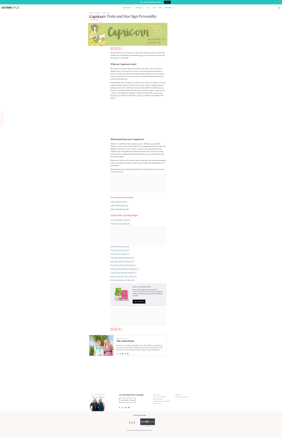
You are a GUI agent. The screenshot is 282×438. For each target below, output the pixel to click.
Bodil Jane (138, 430)
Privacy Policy (157, 403)
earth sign (153, 144)
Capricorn (141, 55)
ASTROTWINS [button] (168, 8)
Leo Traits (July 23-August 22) (120, 254)
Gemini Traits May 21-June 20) (120, 246)
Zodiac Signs (105, 13)
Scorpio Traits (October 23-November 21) (123, 265)
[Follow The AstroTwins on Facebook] (119, 407)
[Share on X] (112, 48)
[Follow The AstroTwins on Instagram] (122, 407)
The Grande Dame (143, 430)
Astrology (98, 13)
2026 (148, 8)
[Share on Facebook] (115, 48)
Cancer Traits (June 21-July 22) (120, 250)
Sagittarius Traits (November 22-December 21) (125, 269)
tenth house (140, 95)
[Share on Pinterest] (119, 48)
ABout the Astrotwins (159, 397)
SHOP (167, 2)
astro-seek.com (148, 425)
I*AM (154, 8)
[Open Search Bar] (279, 8)
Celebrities (178, 394)
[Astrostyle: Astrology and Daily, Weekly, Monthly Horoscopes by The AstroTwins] (9, 8)
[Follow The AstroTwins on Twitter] (125, 407)
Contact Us (156, 394)
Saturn (160, 88)
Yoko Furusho (150, 430)
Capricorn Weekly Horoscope (119, 205)
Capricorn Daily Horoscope (119, 202)
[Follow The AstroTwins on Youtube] (128, 407)
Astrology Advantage (181, 397)
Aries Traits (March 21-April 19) (120, 220)
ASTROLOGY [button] (138, 8)
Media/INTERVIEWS (158, 399)
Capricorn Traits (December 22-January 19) (124, 273)
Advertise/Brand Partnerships (161, 401)
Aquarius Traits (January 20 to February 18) (124, 276)
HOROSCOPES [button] (127, 8)
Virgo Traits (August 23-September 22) (122, 258)
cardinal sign (135, 144)
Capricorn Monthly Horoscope (120, 209)
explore (91, 13)
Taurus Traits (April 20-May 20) (120, 224)
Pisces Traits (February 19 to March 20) (122, 280)
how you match (159, 169)
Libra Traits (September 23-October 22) (122, 261)
